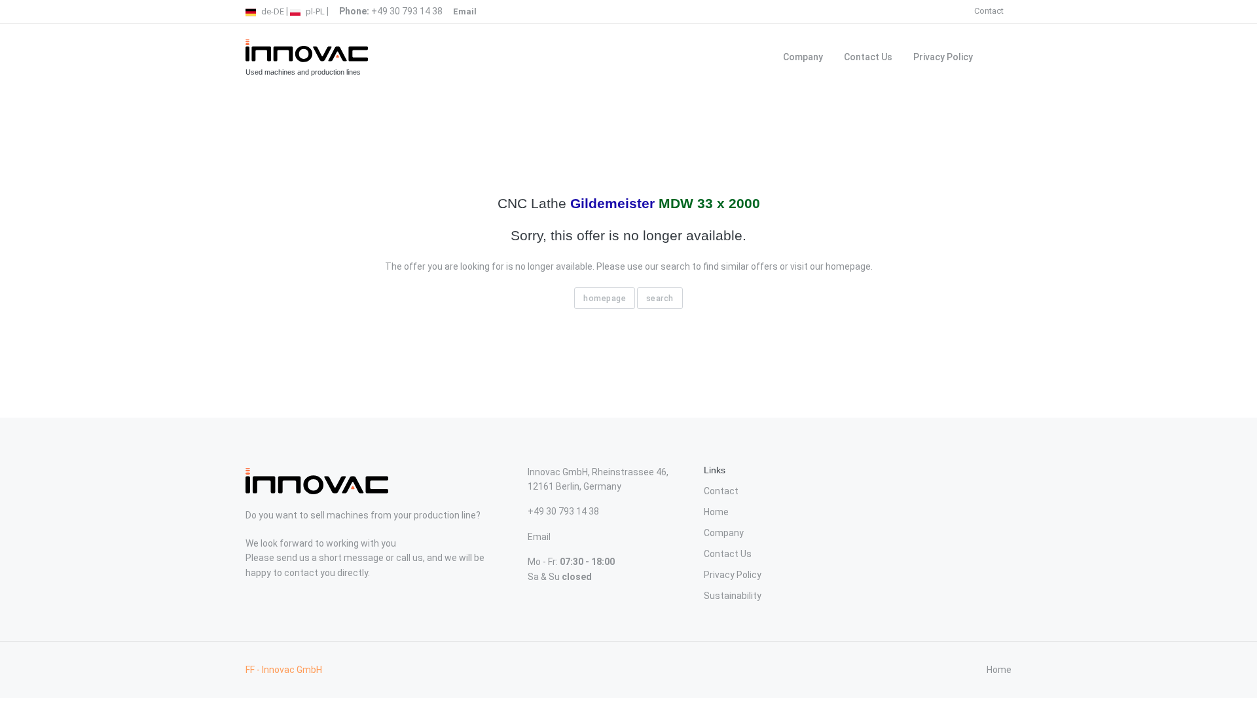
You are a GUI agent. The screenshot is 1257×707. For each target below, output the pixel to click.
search (660, 298)
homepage (604, 298)
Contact (989, 11)
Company (803, 57)
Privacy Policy (943, 57)
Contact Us (868, 57)
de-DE (271, 11)
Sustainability (732, 595)
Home (716, 512)
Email (539, 537)
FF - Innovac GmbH (284, 669)
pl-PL (314, 11)
